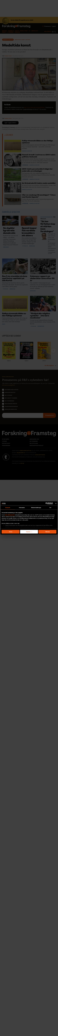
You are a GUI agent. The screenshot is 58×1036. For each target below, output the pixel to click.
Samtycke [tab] (7, 507)
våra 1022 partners (10, 514)
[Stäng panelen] (55, 503)
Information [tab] (22, 507)
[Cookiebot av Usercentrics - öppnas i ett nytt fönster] (46, 503)
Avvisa (10, 531)
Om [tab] (50, 507)
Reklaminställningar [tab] (36, 507)
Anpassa (28, 531)
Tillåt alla (47, 531)
